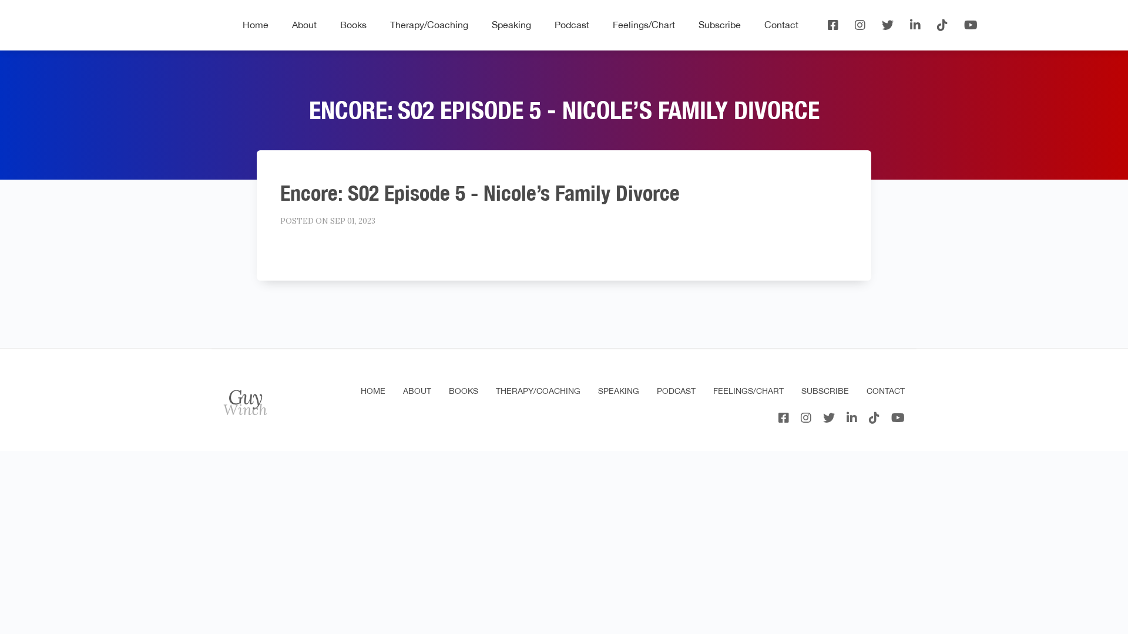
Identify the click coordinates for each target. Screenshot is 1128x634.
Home (255, 24)
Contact (781, 24)
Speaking (511, 24)
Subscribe (720, 24)
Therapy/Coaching (429, 24)
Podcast (572, 24)
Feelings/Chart (644, 24)
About (304, 24)
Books (353, 24)
